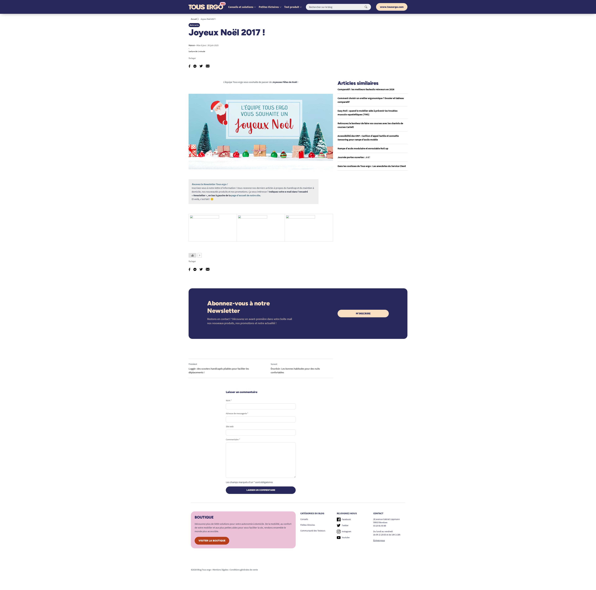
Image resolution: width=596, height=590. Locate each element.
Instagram (346, 531)
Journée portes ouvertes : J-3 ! (354, 157)
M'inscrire (363, 313)
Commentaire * (233, 439)
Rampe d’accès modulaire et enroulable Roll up (363, 148)
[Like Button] (192, 255)
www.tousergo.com (392, 6)
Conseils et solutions (240, 7)
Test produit (291, 7)
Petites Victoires (269, 7)
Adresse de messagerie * (237, 413)
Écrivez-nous (379, 540)
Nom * (229, 400)
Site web (230, 426)
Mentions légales (220, 569)
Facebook (346, 519)
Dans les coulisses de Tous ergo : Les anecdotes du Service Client (372, 166)
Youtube (346, 537)
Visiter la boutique (212, 540)
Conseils (304, 519)
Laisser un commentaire (260, 490)
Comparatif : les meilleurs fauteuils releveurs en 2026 (366, 89)
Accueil (194, 19)
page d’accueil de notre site (245, 195)
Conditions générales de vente (244, 569)
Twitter (345, 525)
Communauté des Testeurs (312, 530)
